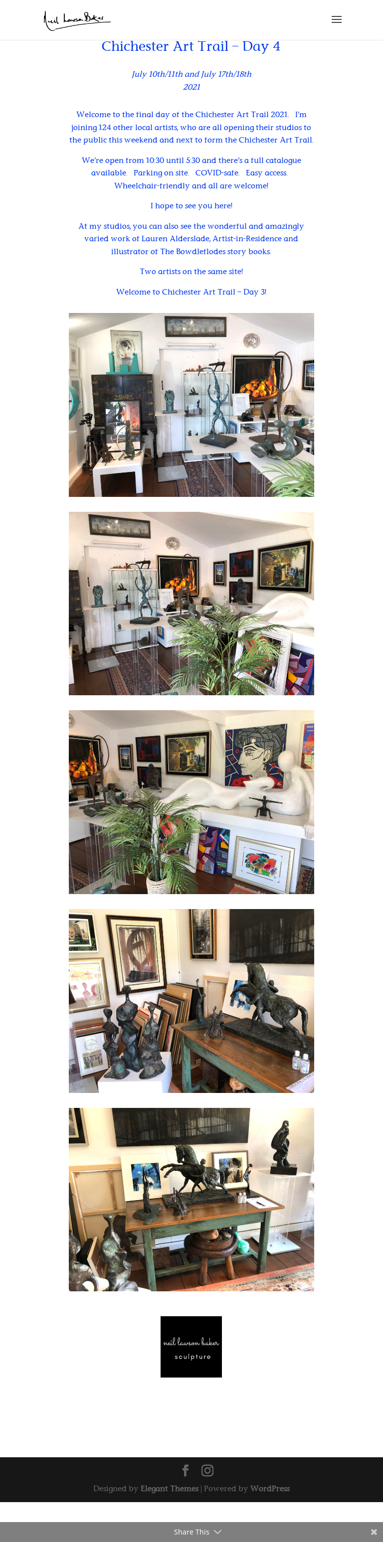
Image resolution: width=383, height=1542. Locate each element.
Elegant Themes (169, 1488)
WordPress (270, 1488)
